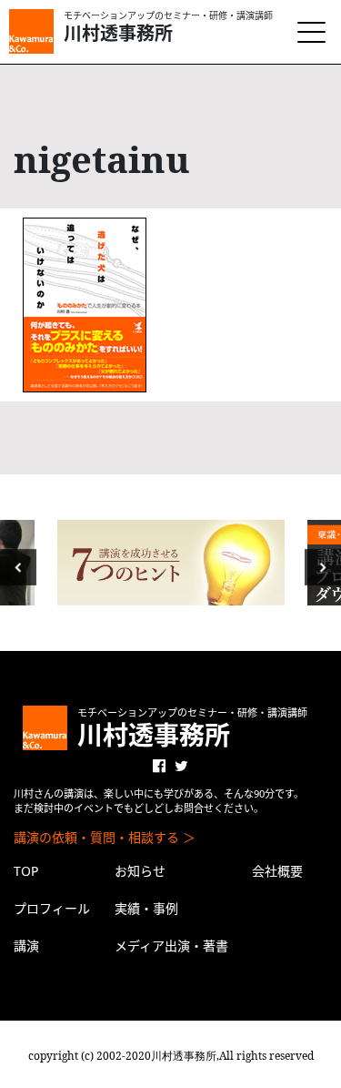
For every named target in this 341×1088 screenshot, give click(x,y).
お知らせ (140, 871)
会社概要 (277, 871)
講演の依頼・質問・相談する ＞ (105, 837)
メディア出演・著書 (171, 945)
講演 (26, 945)
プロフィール (52, 908)
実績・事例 (146, 908)
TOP (26, 871)
